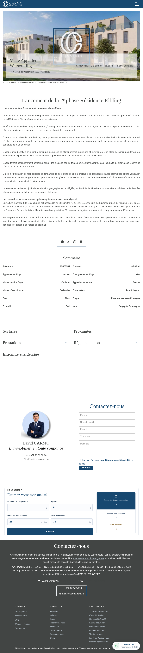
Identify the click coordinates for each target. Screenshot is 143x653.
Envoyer (86, 467)
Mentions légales (47, 648)
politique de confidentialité (116, 460)
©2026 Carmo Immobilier (26, 648)
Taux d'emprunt (58, 516)
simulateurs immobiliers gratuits (88, 558)
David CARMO (36, 443)
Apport (54, 501)
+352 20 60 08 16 (38, 455)
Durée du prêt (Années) (17, 516)
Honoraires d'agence (66, 648)
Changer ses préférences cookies (93, 648)
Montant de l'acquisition (17, 501)
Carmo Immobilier (50, 581)
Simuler (50, 531)
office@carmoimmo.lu (38, 459)
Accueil (5, 82)
